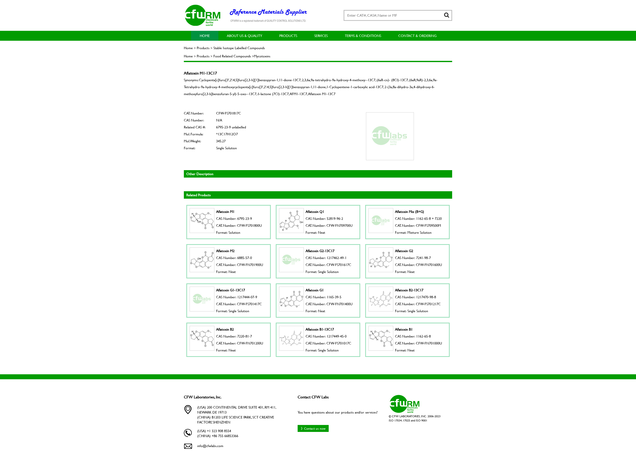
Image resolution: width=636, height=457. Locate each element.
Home (205, 35)
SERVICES (321, 35)
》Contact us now (313, 428)
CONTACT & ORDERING (417, 35)
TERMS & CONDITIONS (363, 35)
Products (288, 35)
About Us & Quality (244, 35)
